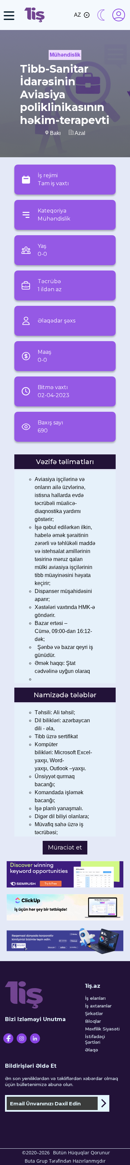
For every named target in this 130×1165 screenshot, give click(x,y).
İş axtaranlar (98, 1005)
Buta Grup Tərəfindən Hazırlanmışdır (65, 1161)
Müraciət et (65, 847)
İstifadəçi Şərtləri (95, 1039)
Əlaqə (91, 1049)
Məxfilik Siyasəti (102, 1028)
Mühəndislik (65, 55)
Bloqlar (93, 1021)
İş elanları (95, 998)
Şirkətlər (94, 1013)
